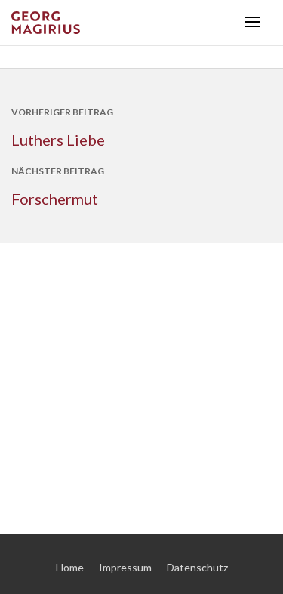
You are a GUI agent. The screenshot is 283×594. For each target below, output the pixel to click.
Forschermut (54, 198)
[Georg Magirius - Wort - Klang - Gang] (122, 23)
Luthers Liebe (58, 140)
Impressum (125, 567)
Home (70, 567)
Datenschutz (197, 567)
